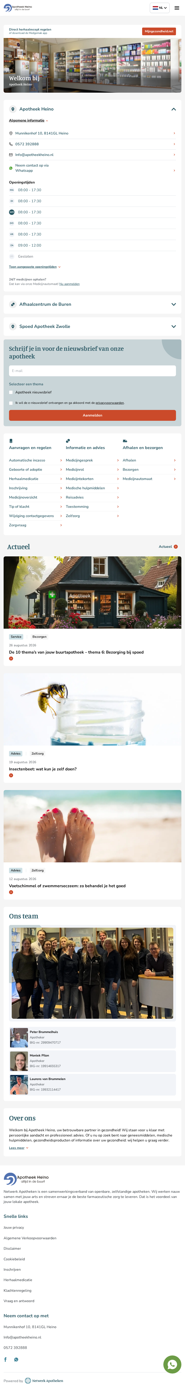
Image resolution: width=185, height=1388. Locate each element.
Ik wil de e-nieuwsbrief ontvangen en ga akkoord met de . (70, 403)
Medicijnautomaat (137, 478)
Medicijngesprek (79, 460)
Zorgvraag (17, 525)
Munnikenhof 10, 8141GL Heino (41, 133)
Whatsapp (24, 170)
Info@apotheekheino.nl (34, 154)
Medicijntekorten (79, 478)
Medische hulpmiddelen (85, 488)
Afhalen (129, 460)
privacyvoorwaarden (110, 403)
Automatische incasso (27, 460)
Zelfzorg (73, 515)
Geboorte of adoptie (25, 469)
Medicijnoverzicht (23, 497)
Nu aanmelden (69, 284)
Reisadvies (75, 497)
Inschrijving (18, 488)
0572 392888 (27, 144)
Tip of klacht (19, 506)
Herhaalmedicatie (23, 478)
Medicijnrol (75, 469)
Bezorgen (131, 469)
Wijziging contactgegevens (31, 515)
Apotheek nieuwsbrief (33, 392)
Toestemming (77, 506)
